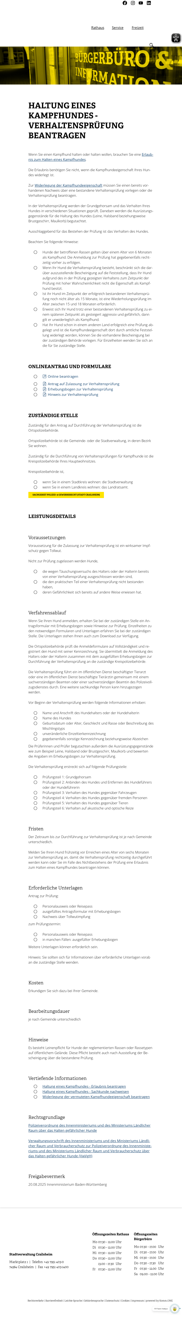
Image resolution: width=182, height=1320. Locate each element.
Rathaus (97, 27)
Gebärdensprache (94, 1300)
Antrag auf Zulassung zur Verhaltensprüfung (83, 383)
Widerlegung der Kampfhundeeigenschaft (68, 185)
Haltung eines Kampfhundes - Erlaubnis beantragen (84, 1086)
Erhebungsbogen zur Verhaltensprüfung (80, 389)
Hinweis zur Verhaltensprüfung (73, 394)
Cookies (125, 1300)
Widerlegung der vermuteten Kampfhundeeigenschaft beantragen (96, 1096)
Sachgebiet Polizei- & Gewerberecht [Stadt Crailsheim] (66, 495)
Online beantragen (63, 376)
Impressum (137, 1300)
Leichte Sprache (73, 1300)
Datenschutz (112, 1300)
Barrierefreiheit (54, 1300)
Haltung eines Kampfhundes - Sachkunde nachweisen (86, 1091)
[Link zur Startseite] (37, 23)
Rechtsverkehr (36, 1300)
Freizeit (138, 27)
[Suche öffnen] (151, 45)
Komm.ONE (166, 1300)
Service (118, 27)
